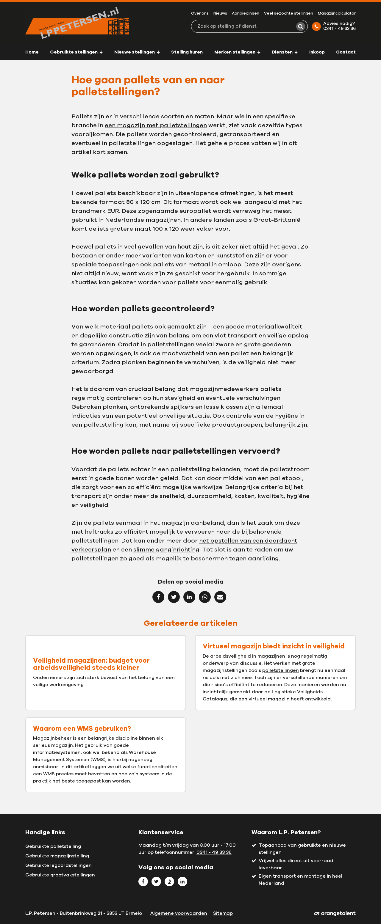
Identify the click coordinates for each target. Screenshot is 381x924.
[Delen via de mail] (220, 597)
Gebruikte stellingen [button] (74, 52)
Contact (346, 52)
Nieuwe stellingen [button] (135, 52)
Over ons (200, 13)
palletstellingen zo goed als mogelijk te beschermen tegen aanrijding (175, 559)
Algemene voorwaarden (178, 913)
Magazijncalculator (337, 13)
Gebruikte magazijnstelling (57, 856)
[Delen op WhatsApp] (205, 597)
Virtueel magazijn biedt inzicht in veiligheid (274, 646)
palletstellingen (280, 670)
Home (32, 52)
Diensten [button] (282, 52)
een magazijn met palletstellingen (156, 125)
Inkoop (317, 52)
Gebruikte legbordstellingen (58, 865)
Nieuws (220, 13)
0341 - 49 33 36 (214, 852)
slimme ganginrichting (166, 550)
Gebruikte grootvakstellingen (60, 875)
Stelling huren (187, 52)
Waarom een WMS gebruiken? (82, 728)
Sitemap (223, 913)
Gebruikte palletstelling (53, 846)
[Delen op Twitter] (174, 597)
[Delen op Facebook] (158, 597)
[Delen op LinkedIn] (189, 597)
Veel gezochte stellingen (288, 13)
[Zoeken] (300, 26)
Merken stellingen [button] (235, 52)
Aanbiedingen (245, 13)
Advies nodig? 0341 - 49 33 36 (339, 26)
